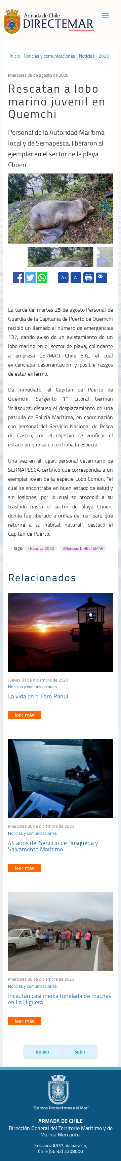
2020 (103, 56)
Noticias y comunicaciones (49, 56)
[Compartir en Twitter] (30, 276)
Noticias (87, 56)
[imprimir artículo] (88, 277)
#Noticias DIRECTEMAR (83, 548)
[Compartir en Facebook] (18, 276)
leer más (24, 715)
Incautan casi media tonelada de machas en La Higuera (59, 999)
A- (76, 277)
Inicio (15, 56)
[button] (105, 208)
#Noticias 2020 (41, 548)
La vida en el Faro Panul (38, 696)
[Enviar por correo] (101, 278)
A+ (64, 277)
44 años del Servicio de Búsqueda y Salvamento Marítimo (53, 846)
